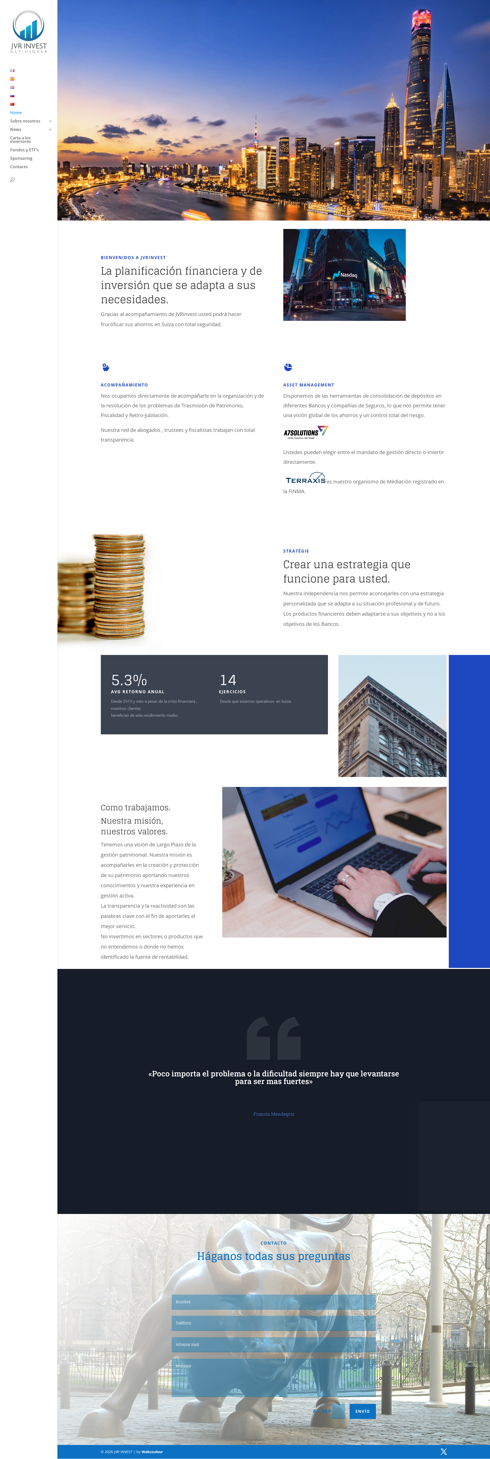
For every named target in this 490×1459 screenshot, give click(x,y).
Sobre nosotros (25, 121)
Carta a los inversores (20, 140)
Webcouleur (152, 1451)
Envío (363, 1411)
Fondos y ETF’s (24, 150)
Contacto (19, 167)
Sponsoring (21, 158)
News (15, 130)
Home (16, 113)
